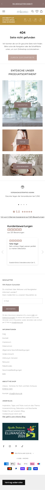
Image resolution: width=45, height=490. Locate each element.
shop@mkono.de (17, 322)
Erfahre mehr (7, 389)
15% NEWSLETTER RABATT (22, 4)
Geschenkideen (23, 166)
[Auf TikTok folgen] (22, 446)
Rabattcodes (7, 366)
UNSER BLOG (7, 401)
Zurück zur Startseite (22, 57)
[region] (22, 193)
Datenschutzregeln (8, 317)
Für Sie (22, 142)
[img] (23, 229)
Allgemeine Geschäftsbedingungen (16, 350)
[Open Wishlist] (37, 11)
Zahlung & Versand (9, 358)
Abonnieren (10, 309)
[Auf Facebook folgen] (3, 446)
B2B (4, 374)
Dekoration (22, 105)
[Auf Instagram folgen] (10, 446)
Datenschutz (7, 346)
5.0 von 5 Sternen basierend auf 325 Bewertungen (22, 217)
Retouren (5, 362)
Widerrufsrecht (8, 354)
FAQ (4, 334)
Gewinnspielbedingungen (12, 370)
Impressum (6, 342)
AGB (32, 315)
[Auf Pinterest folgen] (16, 446)
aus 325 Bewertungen (15, 232)
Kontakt (5, 338)
